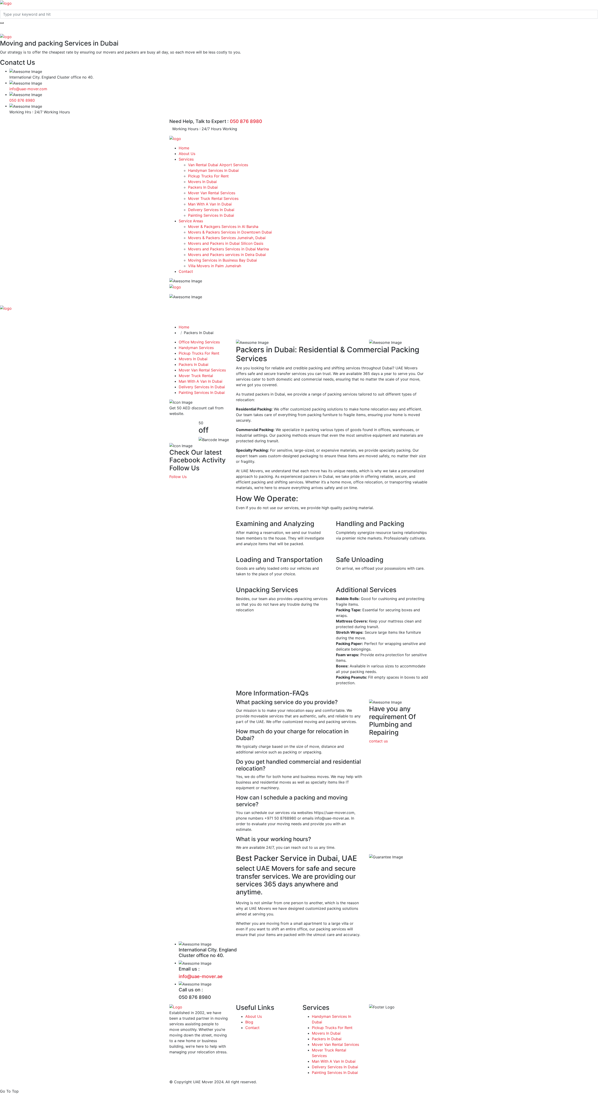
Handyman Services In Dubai (213, 170)
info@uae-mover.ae (201, 976)
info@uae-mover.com (28, 88)
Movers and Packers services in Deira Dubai (227, 254)
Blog (249, 1022)
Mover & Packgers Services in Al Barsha (223, 226)
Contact (186, 271)
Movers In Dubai (202, 181)
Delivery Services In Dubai (211, 209)
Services (186, 159)
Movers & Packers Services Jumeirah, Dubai (227, 237)
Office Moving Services (199, 342)
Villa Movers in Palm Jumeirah (214, 265)
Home (184, 148)
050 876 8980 (22, 100)
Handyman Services (196, 347)
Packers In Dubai (203, 187)
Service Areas (191, 221)
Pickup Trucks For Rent (208, 176)
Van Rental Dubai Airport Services (218, 164)
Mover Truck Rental (196, 375)
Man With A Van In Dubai (210, 204)
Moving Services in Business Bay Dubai (222, 260)
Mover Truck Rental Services (213, 198)
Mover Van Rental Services (211, 193)
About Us (187, 153)
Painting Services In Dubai (211, 215)
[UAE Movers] (6, 2)
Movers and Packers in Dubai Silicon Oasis (225, 243)
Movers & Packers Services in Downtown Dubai (230, 232)
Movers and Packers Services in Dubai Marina (228, 249)
